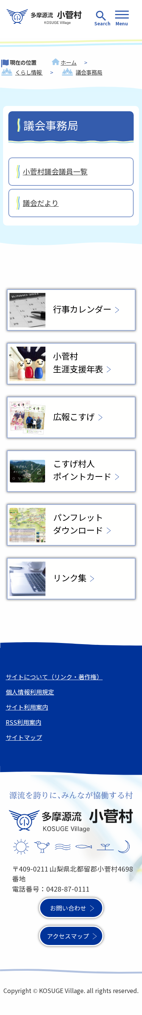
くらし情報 (29, 72)
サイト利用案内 (27, 706)
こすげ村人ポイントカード (82, 469)
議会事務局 (89, 72)
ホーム (68, 62)
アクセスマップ (68, 935)
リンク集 (69, 577)
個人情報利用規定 (30, 691)
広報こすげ (74, 416)
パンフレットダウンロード (78, 523)
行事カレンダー (82, 309)
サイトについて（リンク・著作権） (54, 676)
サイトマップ (24, 737)
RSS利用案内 (23, 722)
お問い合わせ (68, 907)
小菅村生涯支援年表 (78, 362)
